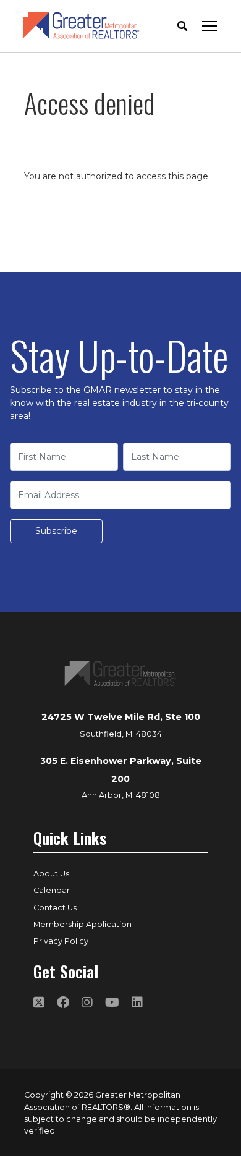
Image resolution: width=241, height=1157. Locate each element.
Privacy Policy (60, 941)
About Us (51, 873)
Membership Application (82, 924)
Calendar (51, 890)
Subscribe (56, 530)
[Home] (81, 26)
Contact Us (55, 907)
